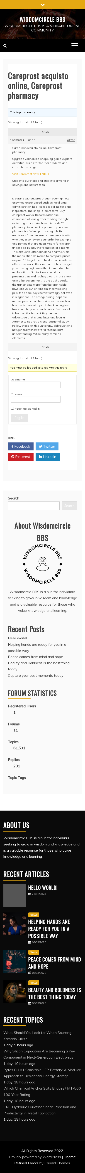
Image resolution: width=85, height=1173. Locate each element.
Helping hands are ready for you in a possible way (49, 928)
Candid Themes (57, 1163)
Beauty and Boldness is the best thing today (54, 993)
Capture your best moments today (35, 675)
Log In (19, 418)
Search (13, 498)
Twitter (48, 446)
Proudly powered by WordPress (35, 1157)
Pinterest (22, 456)
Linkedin (49, 456)
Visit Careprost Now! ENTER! (30, 174)
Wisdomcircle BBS (43, 19)
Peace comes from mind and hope (35, 656)
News (34, 914)
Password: (18, 394)
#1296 (71, 140)
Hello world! (17, 638)
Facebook (21, 446)
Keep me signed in (27, 408)
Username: (18, 379)
